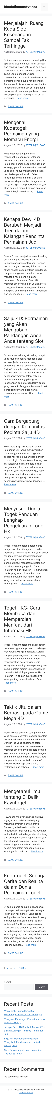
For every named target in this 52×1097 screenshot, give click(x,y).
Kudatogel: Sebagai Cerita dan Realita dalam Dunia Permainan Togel (25, 884)
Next (23, 967)
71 (15, 967)
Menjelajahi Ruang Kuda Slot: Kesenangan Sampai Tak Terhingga (24, 34)
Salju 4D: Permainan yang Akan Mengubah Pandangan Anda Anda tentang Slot (26, 329)
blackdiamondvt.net (20, 7)
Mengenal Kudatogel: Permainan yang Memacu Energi (21, 130)
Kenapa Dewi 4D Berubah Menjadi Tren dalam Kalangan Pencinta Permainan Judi (24, 230)
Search (7, 982)
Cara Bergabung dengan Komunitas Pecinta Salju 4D (24, 426)
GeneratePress (26, 1092)
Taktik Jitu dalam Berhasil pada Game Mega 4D (26, 712)
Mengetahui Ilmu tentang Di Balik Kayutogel (22, 796)
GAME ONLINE (15, 106)
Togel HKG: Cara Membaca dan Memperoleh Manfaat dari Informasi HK (22, 619)
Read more (23, 98)
